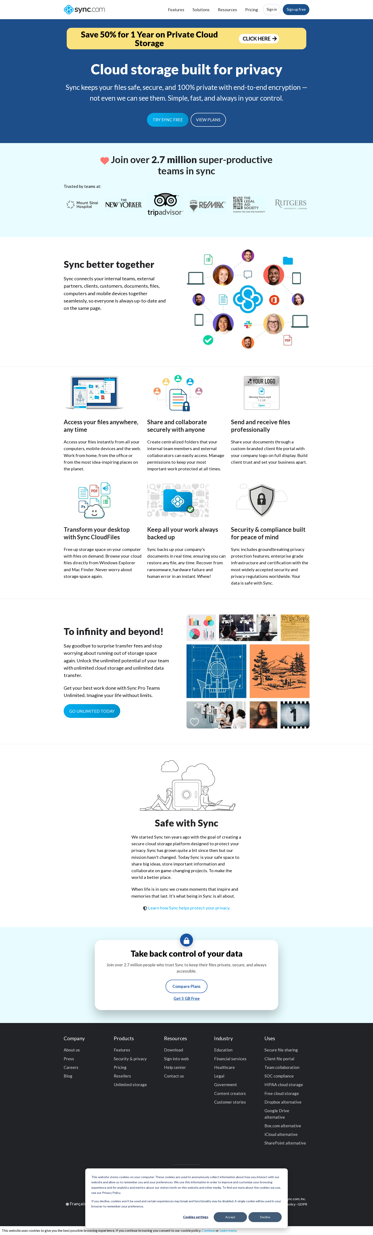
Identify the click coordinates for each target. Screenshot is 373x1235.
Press (69, 1058)
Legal (219, 1075)
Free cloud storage (281, 1093)
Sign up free (296, 9)
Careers (71, 1067)
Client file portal (279, 1058)
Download (173, 1049)
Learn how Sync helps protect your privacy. (188, 907)
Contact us (174, 1075)
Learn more (228, 1230)
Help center (175, 1067)
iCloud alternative (281, 1134)
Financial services (230, 1058)
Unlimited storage (130, 1084)
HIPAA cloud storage (283, 1084)
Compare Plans (186, 986)
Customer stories (230, 1101)
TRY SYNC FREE (168, 119)
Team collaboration (281, 1067)
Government (225, 1084)
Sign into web (176, 1058)
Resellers (122, 1075)
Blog (68, 1075)
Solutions (201, 9)
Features (176, 9)
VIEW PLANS (208, 119)
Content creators (230, 1093)
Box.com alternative (282, 1125)
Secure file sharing (281, 1049)
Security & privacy (130, 1058)
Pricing (251, 9)
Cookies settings (195, 1217)
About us (72, 1049)
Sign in (272, 9)
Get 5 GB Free (187, 998)
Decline (265, 1217)
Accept (230, 1217)
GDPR (302, 1204)
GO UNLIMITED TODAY (92, 711)
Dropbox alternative (283, 1101)
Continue (208, 1230)
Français (78, 1203)
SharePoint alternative (285, 1142)
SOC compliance (279, 1075)
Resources (227, 9)
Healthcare (224, 1067)
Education (223, 1049)
